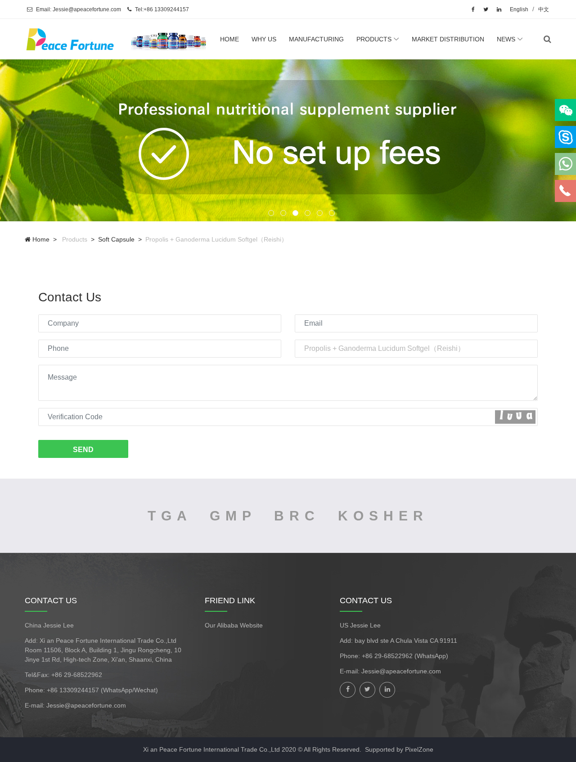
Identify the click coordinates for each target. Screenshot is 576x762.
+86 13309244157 (74, 690)
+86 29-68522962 (76, 674)
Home (40, 239)
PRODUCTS (374, 39)
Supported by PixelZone (399, 749)
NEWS (506, 39)
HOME (229, 39)
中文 (543, 9)
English (519, 9)
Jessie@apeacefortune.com (86, 705)
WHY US (264, 39)
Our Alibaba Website (234, 625)
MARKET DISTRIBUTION (448, 39)
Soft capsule (116, 239)
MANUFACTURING (316, 39)
